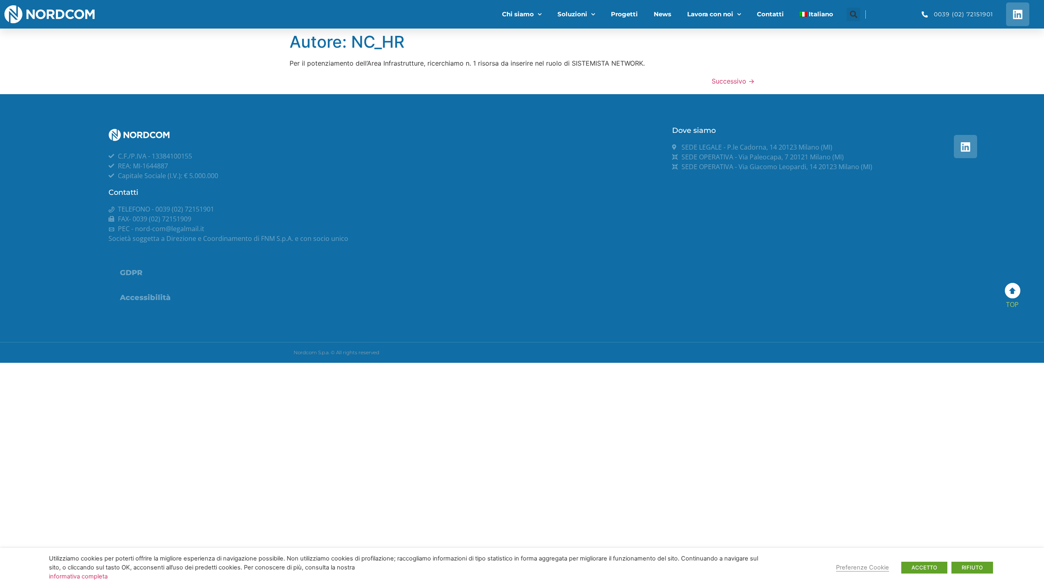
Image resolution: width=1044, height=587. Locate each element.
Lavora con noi (710, 14)
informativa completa (78, 576)
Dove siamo (694, 130)
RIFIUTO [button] (972, 567)
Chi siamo (518, 14)
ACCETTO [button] (924, 567)
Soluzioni (572, 14)
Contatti (770, 14)
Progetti (624, 14)
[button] (853, 14)
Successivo (733, 81)
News (662, 14)
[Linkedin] (1017, 14)
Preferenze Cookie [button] (862, 567)
